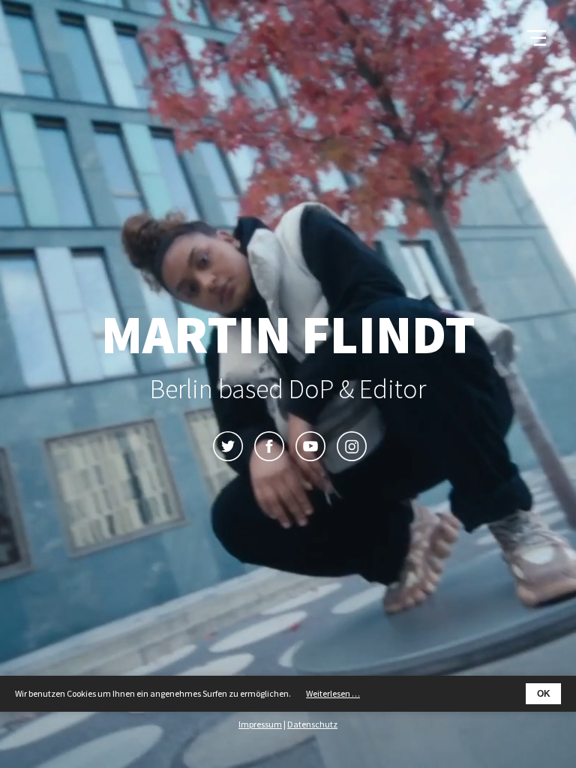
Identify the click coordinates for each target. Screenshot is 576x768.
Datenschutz (312, 724)
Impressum (260, 724)
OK (543, 693)
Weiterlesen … (333, 693)
